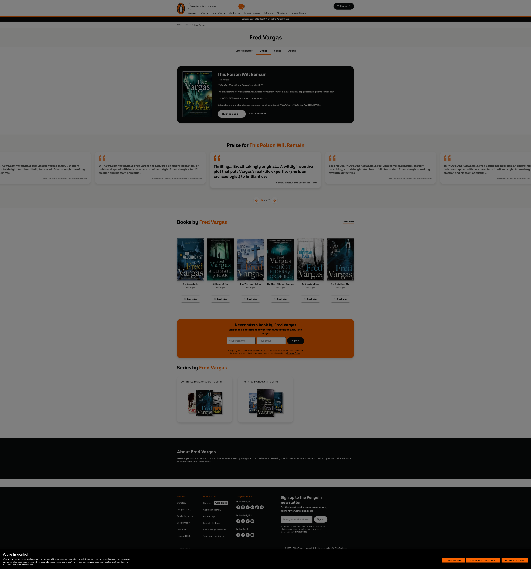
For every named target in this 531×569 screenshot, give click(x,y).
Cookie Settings (453, 560)
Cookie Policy (26, 565)
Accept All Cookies (514, 560)
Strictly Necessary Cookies (483, 560)
